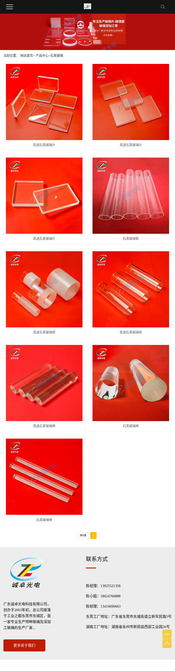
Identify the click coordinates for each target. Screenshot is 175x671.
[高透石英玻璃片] (44, 102)
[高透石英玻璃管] (44, 289)
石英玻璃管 (131, 238)
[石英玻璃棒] (131, 383)
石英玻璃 (56, 55)
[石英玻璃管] (131, 196)
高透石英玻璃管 (44, 332)
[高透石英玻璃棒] (44, 383)
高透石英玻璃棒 (44, 426)
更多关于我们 (24, 645)
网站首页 (26, 55)
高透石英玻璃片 (44, 145)
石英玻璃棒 (131, 426)
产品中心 (42, 55)
